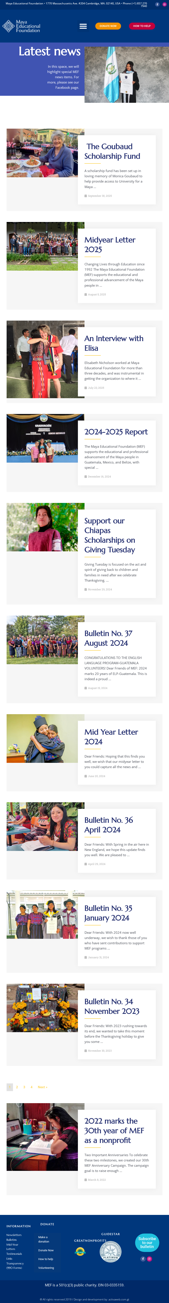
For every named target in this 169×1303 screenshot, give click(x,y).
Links (9, 1258)
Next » (42, 1087)
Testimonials (14, 1254)
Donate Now (46, 1250)
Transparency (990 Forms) (15, 1266)
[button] (83, 26)
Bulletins (11, 1240)
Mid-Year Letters (12, 1247)
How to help (45, 1259)
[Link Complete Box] (84, 170)
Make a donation (43, 1239)
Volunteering (46, 1267)
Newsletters (14, 1235)
